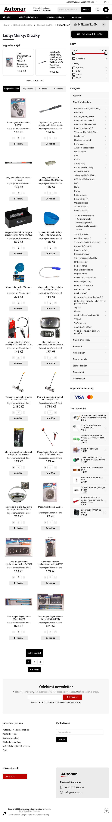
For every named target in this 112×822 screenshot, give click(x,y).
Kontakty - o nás (10, 734)
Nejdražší (43, 89)
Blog (5, 750)
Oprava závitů (80, 152)
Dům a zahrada (80, 359)
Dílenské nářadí (80, 266)
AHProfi (91, 68)
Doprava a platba (10, 738)
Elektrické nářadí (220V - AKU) (87, 108)
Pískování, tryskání (82, 254)
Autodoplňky (79, 353)
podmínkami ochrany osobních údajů (68, 702)
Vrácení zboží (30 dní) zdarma (16, 746)
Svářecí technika (81, 234)
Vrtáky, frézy (79, 164)
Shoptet (17, 815)
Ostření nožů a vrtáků (83, 285)
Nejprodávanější (11, 89)
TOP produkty (80, 323)
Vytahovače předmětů (84, 223)
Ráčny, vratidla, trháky (83, 167)
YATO (91, 77)
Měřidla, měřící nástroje (84, 179)
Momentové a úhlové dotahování (88, 297)
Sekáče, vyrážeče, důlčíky (85, 175)
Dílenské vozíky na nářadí (85, 124)
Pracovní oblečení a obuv (85, 277)
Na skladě (91, 58)
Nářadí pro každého (82, 102)
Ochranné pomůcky (82, 281)
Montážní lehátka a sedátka (87, 226)
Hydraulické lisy (81, 262)
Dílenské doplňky (81, 211)
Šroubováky (79, 136)
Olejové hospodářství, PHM (86, 258)
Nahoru (35, 670)
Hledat (85, 9)
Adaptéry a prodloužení (84, 148)
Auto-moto (78, 346)
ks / (10, 776)
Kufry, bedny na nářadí (84, 120)
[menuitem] (9, 17)
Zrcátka (79, 229)
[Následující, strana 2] (34, 661)
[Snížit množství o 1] (13, 138)
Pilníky (77, 191)
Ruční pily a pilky (81, 199)
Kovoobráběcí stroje (83, 246)
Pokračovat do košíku (92, 34)
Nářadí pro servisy (81, 340)
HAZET (91, 74)
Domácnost (78, 372)
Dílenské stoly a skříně (83, 128)
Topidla (77, 307)
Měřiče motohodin (82, 289)
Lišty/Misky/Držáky (83, 219)
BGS (91, 71)
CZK (105, 2)
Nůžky (77, 187)
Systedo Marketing (42, 815)
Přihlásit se (72, 697)
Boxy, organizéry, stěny (84, 116)
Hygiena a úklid (80, 274)
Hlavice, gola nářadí (82, 140)
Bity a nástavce (81, 144)
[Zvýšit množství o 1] (24, 138)
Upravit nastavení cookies (29, 811)
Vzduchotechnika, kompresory (87, 242)
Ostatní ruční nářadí (82, 327)
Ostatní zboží (79, 379)
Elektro (77, 311)
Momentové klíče (81, 171)
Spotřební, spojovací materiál (86, 315)
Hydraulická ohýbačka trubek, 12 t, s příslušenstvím (89, 302)
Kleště (77, 160)
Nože (76, 183)
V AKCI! (77, 319)
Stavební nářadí (81, 203)
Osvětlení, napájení (82, 238)
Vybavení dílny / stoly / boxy (86, 132)
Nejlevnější (28, 89)
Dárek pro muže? (81, 293)
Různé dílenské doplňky (85, 216)
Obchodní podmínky (12, 742)
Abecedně (58, 89)
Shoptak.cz (30, 815)
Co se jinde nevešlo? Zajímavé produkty (87, 332)
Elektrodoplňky (80, 366)
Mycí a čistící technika (83, 270)
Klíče (76, 156)
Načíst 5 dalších (34, 653)
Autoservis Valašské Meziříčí (80, 2)
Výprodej (77, 95)
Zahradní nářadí (81, 207)
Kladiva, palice (80, 195)
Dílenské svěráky (81, 250)
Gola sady (78, 112)
